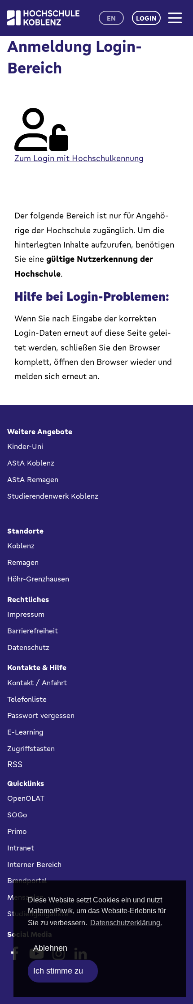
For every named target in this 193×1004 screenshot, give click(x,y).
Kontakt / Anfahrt (37, 683)
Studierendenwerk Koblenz (52, 496)
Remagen (23, 562)
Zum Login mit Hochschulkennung (79, 158)
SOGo (17, 815)
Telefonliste (27, 699)
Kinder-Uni (25, 446)
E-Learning (25, 732)
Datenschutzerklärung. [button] (126, 923)
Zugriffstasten (31, 748)
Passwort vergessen (41, 715)
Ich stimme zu (58, 970)
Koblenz (21, 546)
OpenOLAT (25, 798)
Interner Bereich (34, 864)
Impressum (25, 614)
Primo (16, 831)
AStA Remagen (32, 479)
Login (146, 18)
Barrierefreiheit (32, 631)
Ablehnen (50, 948)
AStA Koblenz (30, 463)
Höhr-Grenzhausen (38, 579)
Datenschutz (28, 647)
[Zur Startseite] (43, 18)
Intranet (20, 848)
